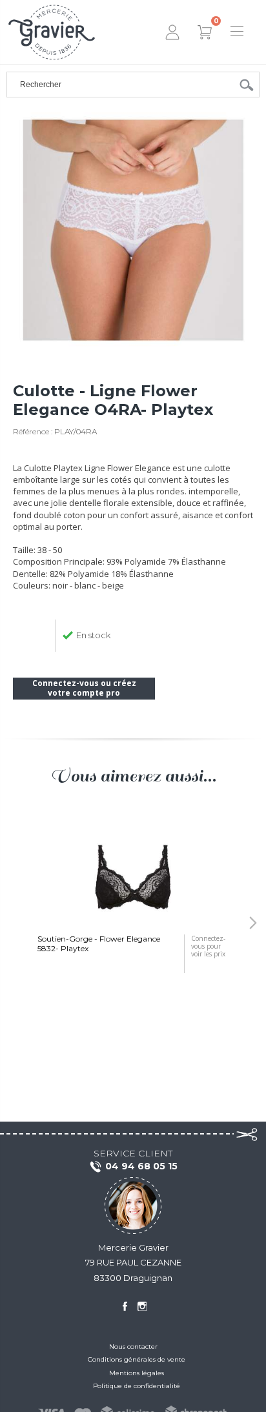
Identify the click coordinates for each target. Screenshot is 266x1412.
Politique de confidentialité (136, 1386)
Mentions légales (136, 1373)
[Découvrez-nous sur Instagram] (142, 1306)
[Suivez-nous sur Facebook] (124, 1306)
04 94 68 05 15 (141, 1166)
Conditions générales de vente (136, 1359)
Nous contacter (133, 1346)
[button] (12, 922)
